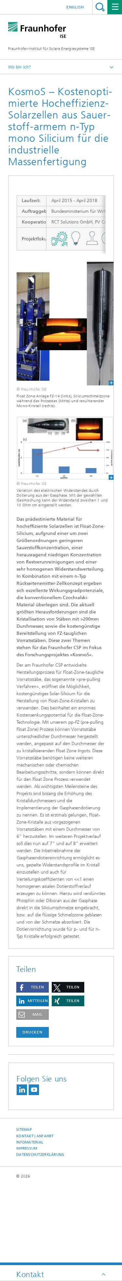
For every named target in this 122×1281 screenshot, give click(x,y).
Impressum (26, 1148)
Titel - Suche (100, 7)
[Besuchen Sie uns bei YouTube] (34, 1089)
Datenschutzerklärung (40, 1155)
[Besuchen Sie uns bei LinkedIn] (22, 1089)
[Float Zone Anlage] (61, 323)
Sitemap (24, 1130)
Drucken (32, 1032)
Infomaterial (29, 1142)
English (75, 7)
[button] (32, 987)
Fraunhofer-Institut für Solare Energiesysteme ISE (51, 48)
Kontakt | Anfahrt (35, 1136)
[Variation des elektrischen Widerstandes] (61, 448)
